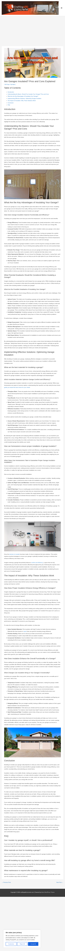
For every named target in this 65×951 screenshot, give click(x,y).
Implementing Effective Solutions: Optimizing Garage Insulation (24, 98)
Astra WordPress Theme (48, 892)
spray (25, 631)
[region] (22, 939)
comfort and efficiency (37, 562)
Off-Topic (7, 84)
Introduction (11, 92)
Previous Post (6, 882)
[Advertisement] (32, 29)
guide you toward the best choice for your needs (17, 387)
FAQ (9, 105)
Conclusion (11, 102)
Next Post (59, 882)
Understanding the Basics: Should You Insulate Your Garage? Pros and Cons (28, 94)
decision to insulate (14, 554)
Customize (11, 944)
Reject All (22, 944)
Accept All (33, 944)
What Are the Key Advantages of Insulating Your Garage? (23, 96)
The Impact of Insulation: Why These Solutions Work (22, 100)
